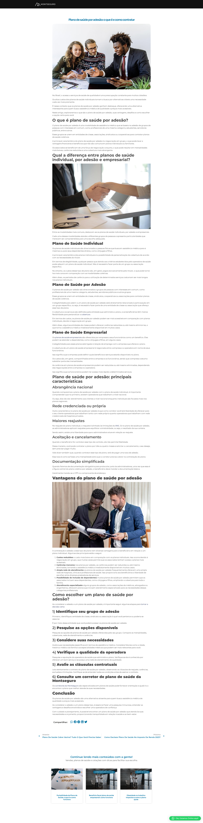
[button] (71, 722)
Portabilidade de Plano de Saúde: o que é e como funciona (67, 797)
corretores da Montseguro (67, 686)
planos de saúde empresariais (68, 337)
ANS (117, 426)
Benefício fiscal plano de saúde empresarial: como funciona (101, 796)
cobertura (85, 314)
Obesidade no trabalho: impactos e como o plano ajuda (136, 797)
